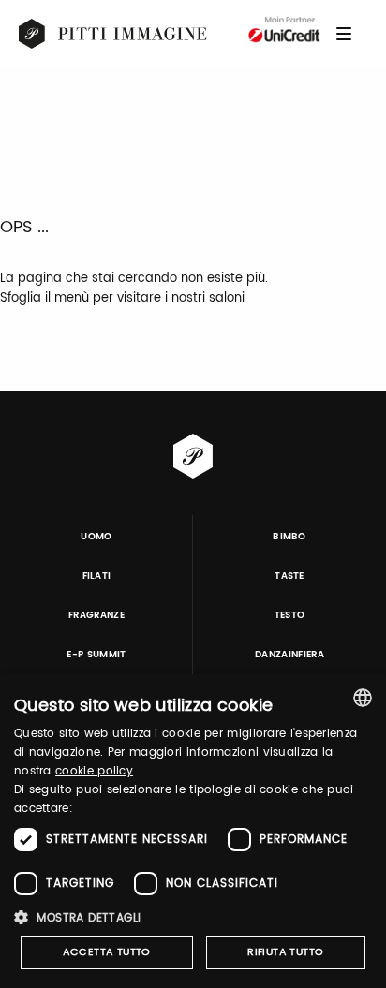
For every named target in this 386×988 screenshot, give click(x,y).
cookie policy (94, 771)
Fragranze (96, 615)
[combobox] (362, 697)
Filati (96, 575)
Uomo (96, 536)
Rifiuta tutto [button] (285, 952)
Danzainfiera (289, 654)
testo (290, 615)
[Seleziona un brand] (113, 34)
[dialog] (193, 831)
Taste (289, 575)
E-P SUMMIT (96, 654)
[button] (193, 917)
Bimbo (289, 536)
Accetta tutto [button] (107, 952)
